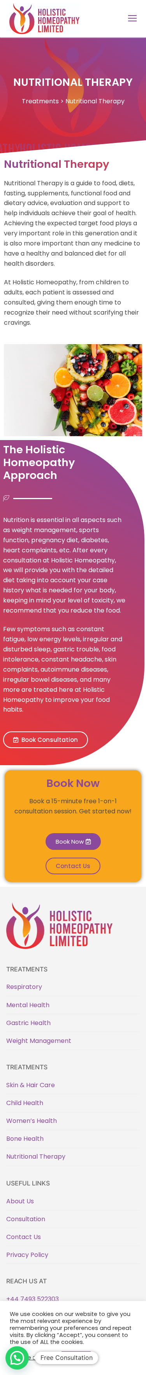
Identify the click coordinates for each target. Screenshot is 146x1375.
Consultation (25, 1219)
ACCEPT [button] (76, 1357)
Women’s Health (31, 1120)
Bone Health (25, 1138)
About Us (20, 1201)
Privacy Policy (27, 1254)
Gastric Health (28, 1022)
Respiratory (24, 986)
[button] (45, 739)
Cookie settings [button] (34, 1357)
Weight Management (38, 1040)
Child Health (24, 1102)
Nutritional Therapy (35, 1156)
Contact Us (23, 1236)
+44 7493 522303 (32, 1299)
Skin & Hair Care (30, 1085)
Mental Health (27, 1005)
